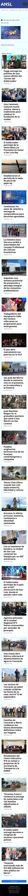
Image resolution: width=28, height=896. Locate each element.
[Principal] (25, 4)
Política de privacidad (14, 892)
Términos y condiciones (14, 891)
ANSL (6, 4)
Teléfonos (17, 890)
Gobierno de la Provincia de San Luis (14, 887)
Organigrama (11, 890)
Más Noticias (14, 881)
